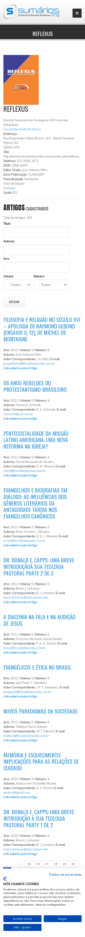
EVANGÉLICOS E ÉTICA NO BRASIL (37, 667)
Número (39, 276)
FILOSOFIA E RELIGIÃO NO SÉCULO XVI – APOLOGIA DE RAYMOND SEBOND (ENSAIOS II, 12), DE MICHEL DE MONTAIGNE (41, 329)
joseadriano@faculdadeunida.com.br (29, 363)
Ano (6, 258)
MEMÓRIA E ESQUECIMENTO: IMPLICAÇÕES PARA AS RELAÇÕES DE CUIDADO (41, 761)
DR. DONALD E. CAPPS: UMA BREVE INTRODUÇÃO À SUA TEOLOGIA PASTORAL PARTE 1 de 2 (38, 818)
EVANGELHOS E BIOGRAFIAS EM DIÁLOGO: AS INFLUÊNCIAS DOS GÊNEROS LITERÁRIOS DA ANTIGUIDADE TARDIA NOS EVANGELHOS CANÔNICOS (35, 503)
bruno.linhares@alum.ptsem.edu (25, 597)
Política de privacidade (65, 874)
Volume (8, 276)
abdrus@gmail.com (16, 792)
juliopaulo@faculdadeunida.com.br (27, 692)
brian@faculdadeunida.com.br (24, 540)
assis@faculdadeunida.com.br (24, 648)
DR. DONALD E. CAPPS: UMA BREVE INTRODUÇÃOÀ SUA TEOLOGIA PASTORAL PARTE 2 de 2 (38, 566)
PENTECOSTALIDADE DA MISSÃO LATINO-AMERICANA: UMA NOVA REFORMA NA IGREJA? (35, 439)
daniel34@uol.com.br (18, 414)
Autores (9, 241)
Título (7, 223)
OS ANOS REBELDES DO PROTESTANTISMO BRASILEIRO (35, 386)
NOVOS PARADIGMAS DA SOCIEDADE (40, 711)
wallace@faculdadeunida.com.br (26, 735)
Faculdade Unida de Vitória (22, 129)
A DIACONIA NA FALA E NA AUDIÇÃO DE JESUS (39, 620)
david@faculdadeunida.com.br (24, 471)
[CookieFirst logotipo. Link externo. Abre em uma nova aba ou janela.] (5, 879)
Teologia (9, 188)
